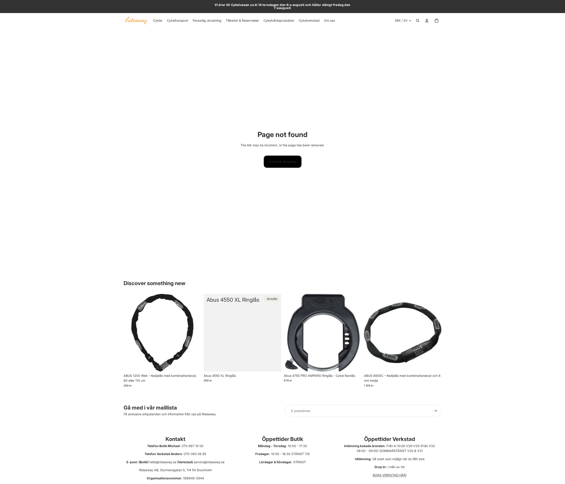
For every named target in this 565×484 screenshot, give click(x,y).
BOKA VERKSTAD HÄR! (390, 475)
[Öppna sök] (417, 20)
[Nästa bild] (354, 333)
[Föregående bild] (290, 333)
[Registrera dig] (435, 411)
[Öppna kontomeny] (427, 20)
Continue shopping (282, 161)
